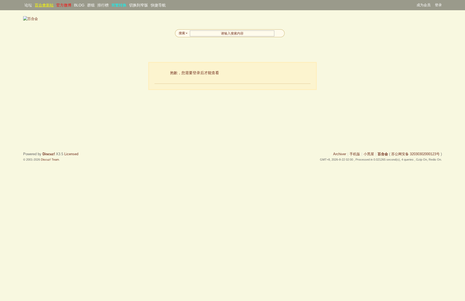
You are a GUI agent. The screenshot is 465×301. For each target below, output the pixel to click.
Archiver (339, 154)
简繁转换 (118, 5)
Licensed (71, 154)
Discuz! (49, 154)
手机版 (355, 154)
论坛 (28, 5)
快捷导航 (158, 5)
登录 (438, 5)
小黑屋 (369, 154)
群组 (91, 5)
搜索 (182, 33)
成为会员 (424, 5)
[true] (279, 33)
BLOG (79, 5)
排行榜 (103, 5)
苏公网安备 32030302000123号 (415, 154)
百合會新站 (44, 5)
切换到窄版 (138, 5)
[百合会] (30, 19)
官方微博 (63, 5)
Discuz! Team (50, 159)
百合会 (383, 154)
